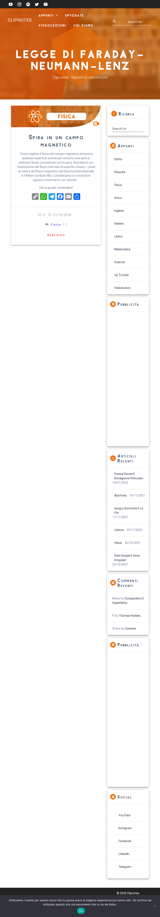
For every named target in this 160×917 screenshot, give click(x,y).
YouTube (124, 815)
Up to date (121, 275)
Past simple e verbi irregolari (127, 558)
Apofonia (120, 495)
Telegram (125, 866)
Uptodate (74, 15)
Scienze (119, 262)
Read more (56, 235)
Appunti (46, 15)
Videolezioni (52, 25)
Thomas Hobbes (130, 615)
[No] (155, 906)
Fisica (56, 224)
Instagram (125, 828)
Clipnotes (20, 20)
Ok (81, 910)
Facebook (125, 841)
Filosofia (119, 172)
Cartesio (130, 628)
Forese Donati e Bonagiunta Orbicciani (128, 476)
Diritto (118, 159)
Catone (119, 530)
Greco (118, 197)
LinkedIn (124, 854)
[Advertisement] (128, 379)
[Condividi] (77, 197)
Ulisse (118, 542)
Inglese (119, 210)
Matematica (122, 249)
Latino (118, 236)
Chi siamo (83, 25)
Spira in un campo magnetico (56, 140)
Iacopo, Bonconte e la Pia (128, 510)
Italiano (119, 223)
